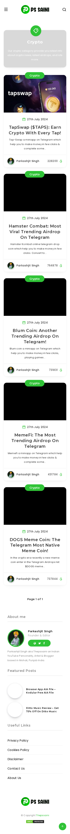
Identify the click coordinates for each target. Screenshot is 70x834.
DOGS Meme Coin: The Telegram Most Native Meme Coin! (35, 545)
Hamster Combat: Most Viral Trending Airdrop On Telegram (35, 232)
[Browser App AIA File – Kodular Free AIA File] (14, 690)
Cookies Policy (18, 750)
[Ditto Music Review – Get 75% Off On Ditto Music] (14, 709)
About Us (14, 778)
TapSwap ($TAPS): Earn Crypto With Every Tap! (35, 130)
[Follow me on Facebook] (44, 643)
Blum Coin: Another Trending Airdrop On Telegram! (35, 336)
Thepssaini (42, 815)
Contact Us (16, 768)
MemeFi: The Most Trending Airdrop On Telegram (35, 441)
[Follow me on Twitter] (39, 643)
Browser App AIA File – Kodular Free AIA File (40, 691)
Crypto (34, 75)
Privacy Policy (17, 740)
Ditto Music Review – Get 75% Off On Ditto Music (42, 710)
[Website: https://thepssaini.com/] (35, 643)
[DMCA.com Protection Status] (35, 823)
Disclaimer (15, 759)
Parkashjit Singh (40, 631)
